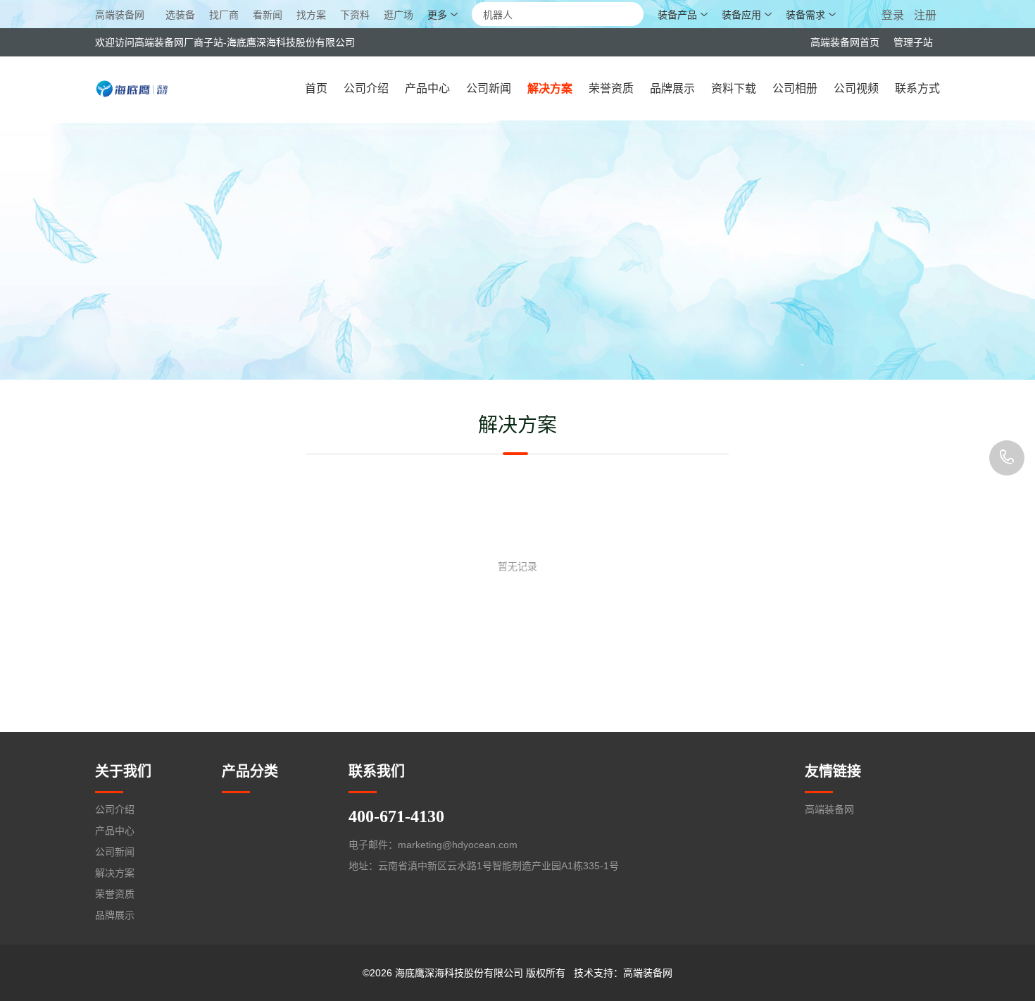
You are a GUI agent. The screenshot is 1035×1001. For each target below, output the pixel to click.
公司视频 (856, 88)
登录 (894, 15)
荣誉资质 (611, 88)
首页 (316, 88)
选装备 (180, 15)
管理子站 (913, 42)
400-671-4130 (1006, 457)
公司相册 (794, 88)
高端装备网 (119, 14)
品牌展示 (672, 88)
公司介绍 (366, 88)
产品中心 (427, 88)
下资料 (355, 15)
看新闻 (267, 15)
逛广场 (398, 15)
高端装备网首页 (844, 42)
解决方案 (549, 88)
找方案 (311, 15)
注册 (925, 15)
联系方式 (917, 88)
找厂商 (224, 15)
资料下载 (733, 88)
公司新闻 (488, 88)
